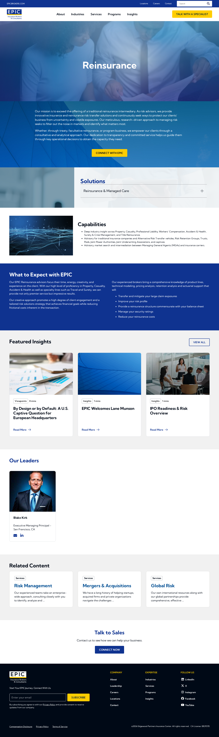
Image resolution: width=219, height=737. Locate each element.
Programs (150, 692)
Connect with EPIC (109, 153)
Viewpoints (21, 401)
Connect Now (109, 649)
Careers (156, 3)
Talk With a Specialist (192, 14)
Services (149, 685)
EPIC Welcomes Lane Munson (108, 408)
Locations (144, 3)
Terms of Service (59, 726)
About (113, 679)
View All (199, 342)
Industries (150, 679)
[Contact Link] (15, 535)
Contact (168, 3)
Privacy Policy (49, 704)
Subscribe (78, 697)
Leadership (116, 685)
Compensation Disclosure (20, 726)
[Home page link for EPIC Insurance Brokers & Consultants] (14, 14)
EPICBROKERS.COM (16, 3)
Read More (19, 429)
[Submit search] (208, 3)
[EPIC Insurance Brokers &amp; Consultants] (17, 677)
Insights (87, 401)
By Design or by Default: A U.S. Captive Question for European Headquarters (40, 413)
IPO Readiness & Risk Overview (169, 410)
